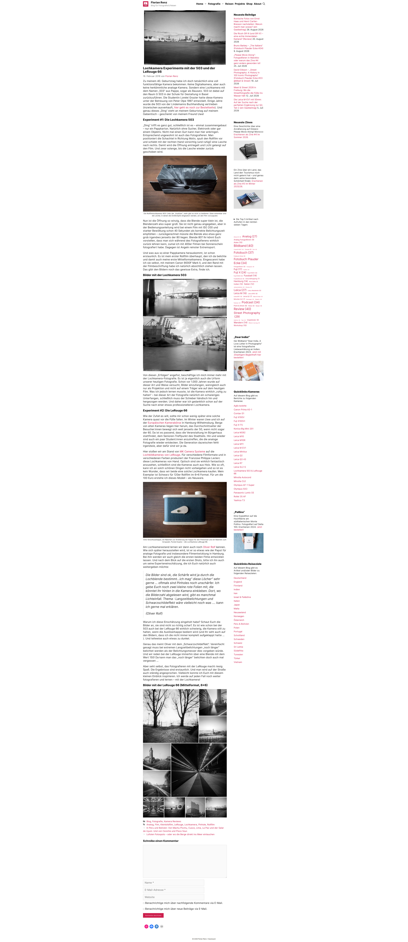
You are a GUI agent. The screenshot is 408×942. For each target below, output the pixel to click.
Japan (237, 604)
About (257, 3)
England (238, 582)
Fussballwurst (239, 279)
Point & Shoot (240, 306)
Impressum (212, 939)
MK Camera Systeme (192, 451)
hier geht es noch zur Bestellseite (194, 107)
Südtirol (237, 320)
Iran (235, 593)
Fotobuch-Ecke (239, 256)
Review (242, 309)
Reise (251, 306)
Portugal (238, 631)
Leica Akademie (254, 290)
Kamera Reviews (172, 821)
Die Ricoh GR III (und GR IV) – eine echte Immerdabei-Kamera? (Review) (248, 36)
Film (157, 824)
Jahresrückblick (239, 287)
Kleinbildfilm (166, 824)
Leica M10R (239, 440)
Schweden (239, 639)
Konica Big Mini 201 (243, 428)
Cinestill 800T (239, 249)
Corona (248, 249)
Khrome (249, 287)
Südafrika (238, 650)
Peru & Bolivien (241, 624)
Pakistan (237, 303)
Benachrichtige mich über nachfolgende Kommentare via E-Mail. (184, 902)
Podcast (251, 302)
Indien (238, 284)
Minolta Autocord (242, 477)
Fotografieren (239, 266)
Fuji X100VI (238, 276)
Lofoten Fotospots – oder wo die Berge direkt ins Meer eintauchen (181, 834)
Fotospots (250, 266)
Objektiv (258, 299)
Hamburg (241, 281)
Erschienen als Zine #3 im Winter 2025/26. (248, 184)
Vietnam (238, 662)
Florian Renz (159, 2)
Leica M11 (238, 296)
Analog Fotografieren (244, 240)
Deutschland (240, 578)
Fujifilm (246, 269)
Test (243, 320)
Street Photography (247, 314)
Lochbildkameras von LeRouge (161, 454)
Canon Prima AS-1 (243, 409)
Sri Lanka (238, 647)
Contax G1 (239, 413)
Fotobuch (244, 252)
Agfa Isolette (240, 405)
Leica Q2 (247, 296)
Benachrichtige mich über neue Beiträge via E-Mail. (176, 908)
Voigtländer (253, 320)
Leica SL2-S (240, 467)
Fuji (238, 269)
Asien (238, 242)
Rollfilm (211, 824)
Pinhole (202, 824)
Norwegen (250, 299)
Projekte (240, 3)
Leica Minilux (240, 451)
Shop (249, 3)
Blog (149, 821)
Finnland (238, 585)
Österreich (239, 620)
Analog (150, 824)
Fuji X (240, 272)
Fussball (250, 275)
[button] (170, 298)
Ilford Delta (253, 281)
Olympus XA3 (240, 489)
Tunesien (238, 654)
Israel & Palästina (242, 597)
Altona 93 (237, 237)
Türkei (237, 658)
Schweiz (238, 643)
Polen (236, 627)
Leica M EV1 (240, 448)
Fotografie (214, 3)
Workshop (240, 325)
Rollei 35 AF (240, 496)
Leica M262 (239, 432)
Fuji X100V (252, 273)
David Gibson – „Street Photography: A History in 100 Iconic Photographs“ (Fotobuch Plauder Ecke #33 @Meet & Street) (248, 75)
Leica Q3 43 (240, 459)
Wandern (240, 322)
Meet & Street (258, 296)
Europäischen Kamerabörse (164, 422)
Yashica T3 (239, 500)
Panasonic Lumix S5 (244, 492)
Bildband (243, 246)
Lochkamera (190, 824)
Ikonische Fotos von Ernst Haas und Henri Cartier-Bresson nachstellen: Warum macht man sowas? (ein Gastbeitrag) (248, 24)
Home (199, 3)
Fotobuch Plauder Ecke (246, 261)
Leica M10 (253, 293)
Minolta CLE (239, 299)
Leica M (240, 293)
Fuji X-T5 (238, 425)
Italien (249, 284)
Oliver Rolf (209, 547)
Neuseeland (240, 612)
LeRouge (178, 824)
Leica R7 (238, 463)
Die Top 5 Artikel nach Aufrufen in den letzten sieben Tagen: (246, 222)
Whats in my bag (254, 323)
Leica (240, 290)
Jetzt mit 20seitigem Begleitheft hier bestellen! (247, 355)
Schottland (239, 635)
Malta (236, 608)
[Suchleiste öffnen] (264, 3)
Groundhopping (252, 279)
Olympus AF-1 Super (244, 485)
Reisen (229, 3)
